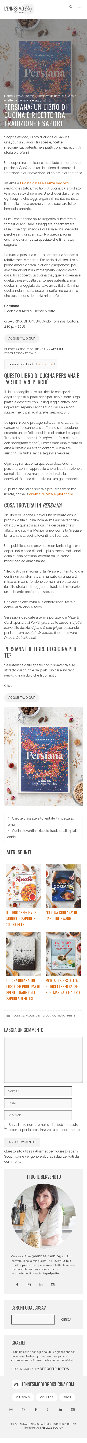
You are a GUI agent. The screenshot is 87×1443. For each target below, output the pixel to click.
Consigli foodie (24, 1015)
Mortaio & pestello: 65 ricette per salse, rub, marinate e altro (63, 986)
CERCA (66, 1319)
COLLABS (46, 1397)
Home (8, 96)
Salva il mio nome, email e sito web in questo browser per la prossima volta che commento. (44, 1127)
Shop (67, 1397)
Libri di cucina (45, 1015)
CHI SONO (23, 1397)
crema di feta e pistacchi (51, 494)
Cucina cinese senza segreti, (44, 183)
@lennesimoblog (46, 1256)
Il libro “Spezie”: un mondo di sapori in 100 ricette (21, 918)
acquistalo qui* (21, 338)
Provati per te (25, 96)
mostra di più (45, 364)
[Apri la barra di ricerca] (70, 7)
